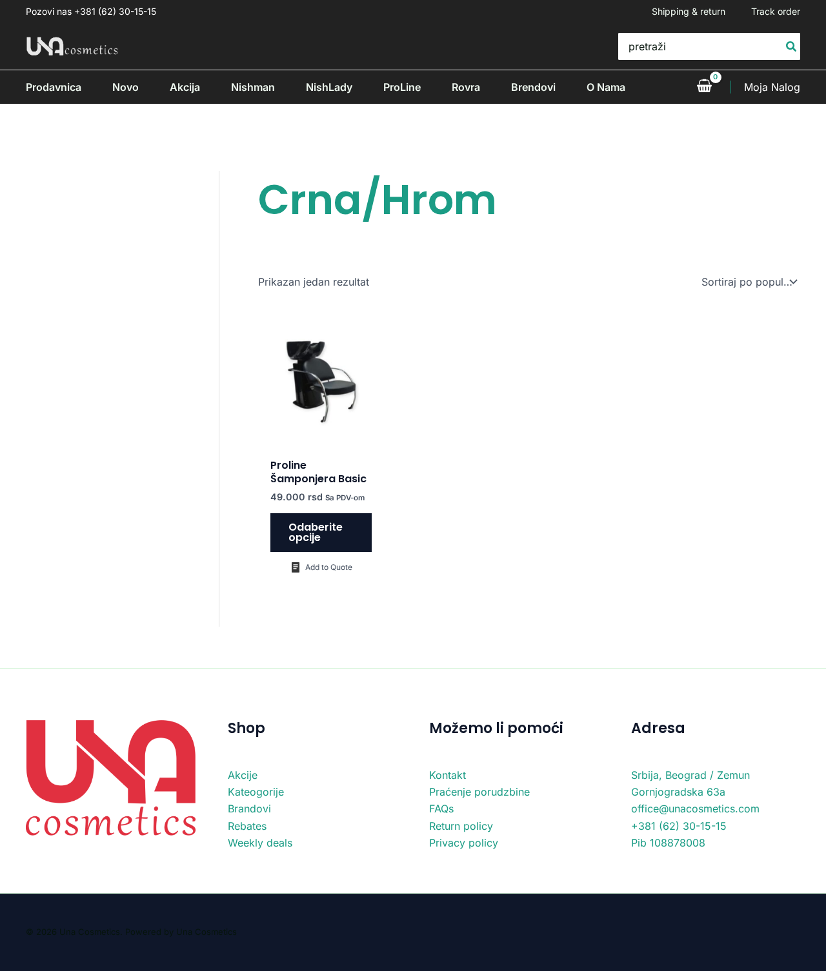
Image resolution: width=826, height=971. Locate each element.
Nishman (253, 87)
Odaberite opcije (315, 532)
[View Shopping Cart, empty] (704, 87)
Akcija (185, 87)
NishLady (329, 87)
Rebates (247, 825)
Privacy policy (463, 842)
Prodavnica (53, 87)
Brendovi (533, 87)
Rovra (466, 87)
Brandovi (249, 808)
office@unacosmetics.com (695, 808)
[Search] (791, 46)
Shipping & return (688, 11)
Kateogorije (256, 791)
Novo (125, 87)
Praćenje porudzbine (479, 791)
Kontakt (447, 775)
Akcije (242, 775)
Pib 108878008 (668, 842)
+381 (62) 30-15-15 (679, 825)
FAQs (441, 808)
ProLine (402, 87)
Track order (775, 11)
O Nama (606, 87)
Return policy (461, 825)
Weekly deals (260, 842)
